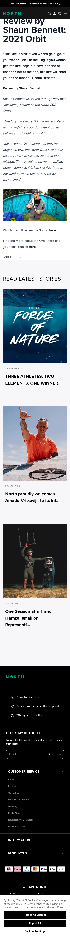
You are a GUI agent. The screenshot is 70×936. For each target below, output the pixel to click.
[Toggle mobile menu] (66, 13)
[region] (35, 915)
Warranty (12, 806)
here (52, 230)
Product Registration (18, 799)
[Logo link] (10, 13)
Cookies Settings (35, 931)
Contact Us (13, 793)
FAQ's (11, 779)
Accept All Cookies (35, 915)
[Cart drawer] (59, 13)
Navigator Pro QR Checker (21, 820)
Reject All (35, 923)
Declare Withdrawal (18, 826)
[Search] (49, 13)
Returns (12, 786)
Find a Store (14, 813)
